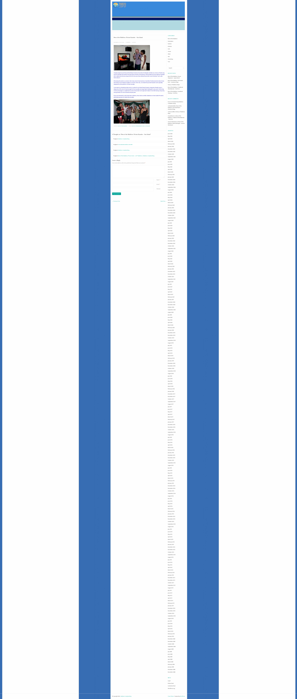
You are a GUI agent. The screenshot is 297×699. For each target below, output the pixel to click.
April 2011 (170, 598)
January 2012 (171, 575)
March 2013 (170, 539)
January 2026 (171, 146)
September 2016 (171, 432)
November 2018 (171, 366)
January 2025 (171, 177)
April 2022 (170, 261)
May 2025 (170, 167)
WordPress (182, 696)
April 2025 (170, 169)
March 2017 (170, 417)
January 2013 (171, 544)
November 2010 (171, 610)
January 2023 (171, 238)
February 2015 (171, 480)
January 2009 (171, 667)
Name (158, 180)
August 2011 (170, 588)
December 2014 (171, 485)
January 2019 (171, 360)
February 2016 (171, 450)
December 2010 (171, 608)
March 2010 (170, 631)
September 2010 (171, 616)
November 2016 (171, 427)
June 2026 (170, 133)
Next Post (163, 201)
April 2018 (170, 383)
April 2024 (170, 200)
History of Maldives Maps (174, 84)
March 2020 (170, 325)
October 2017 (171, 399)
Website (158, 188)
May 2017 (170, 411)
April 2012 (170, 567)
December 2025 (171, 149)
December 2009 (171, 639)
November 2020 (171, 304)
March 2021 (170, 294)
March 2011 (170, 600)
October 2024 (171, 184)
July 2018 (170, 376)
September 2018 (171, 371)
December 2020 (171, 302)
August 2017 (170, 404)
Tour (169, 61)
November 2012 (171, 549)
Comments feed (171, 686)
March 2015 (170, 478)
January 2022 (171, 269)
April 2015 (170, 475)
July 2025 (170, 161)
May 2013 (170, 534)
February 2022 (171, 266)
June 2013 (170, 531)
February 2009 (171, 664)
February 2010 (171, 633)
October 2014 (171, 491)
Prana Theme (171, 696)
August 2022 (170, 251)
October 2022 (171, 246)
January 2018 (171, 391)
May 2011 (170, 595)
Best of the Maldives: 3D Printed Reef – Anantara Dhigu (175, 107)
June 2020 (170, 317)
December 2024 (171, 179)
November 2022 (171, 243)
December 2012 (171, 547)
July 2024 (170, 192)
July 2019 (170, 345)
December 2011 (171, 577)
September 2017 (171, 401)
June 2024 (170, 195)
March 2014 (170, 508)
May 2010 (170, 626)
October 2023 (171, 215)
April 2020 (170, 322)
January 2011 (171, 605)
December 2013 (171, 516)
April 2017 (170, 414)
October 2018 (171, 368)
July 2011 (170, 590)
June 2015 (170, 470)
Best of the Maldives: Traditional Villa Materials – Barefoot (176, 117)
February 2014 (171, 511)
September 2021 (171, 279)
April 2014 (170, 506)
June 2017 (170, 409)
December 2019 (171, 332)
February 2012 (171, 572)
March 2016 (170, 447)
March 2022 (170, 263)
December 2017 (171, 394)
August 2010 (170, 618)
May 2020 (170, 320)
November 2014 (171, 488)
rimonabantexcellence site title (125, 144)
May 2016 (170, 442)
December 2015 (171, 455)
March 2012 (170, 570)
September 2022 (171, 248)
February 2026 (171, 144)
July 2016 (170, 437)
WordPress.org (171, 688)
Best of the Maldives (172, 38)
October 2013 (171, 521)
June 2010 (170, 623)
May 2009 (170, 656)
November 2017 (171, 396)
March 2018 (170, 386)
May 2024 (170, 197)
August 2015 (170, 465)
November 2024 (171, 182)
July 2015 (170, 468)
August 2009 (170, 649)
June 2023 (170, 225)
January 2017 (171, 422)
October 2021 (171, 276)
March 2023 (170, 233)
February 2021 (171, 297)
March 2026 (170, 141)
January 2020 (171, 330)
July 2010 (170, 621)
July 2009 (170, 651)
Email (158, 184)
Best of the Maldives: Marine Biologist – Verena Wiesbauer (176, 123)
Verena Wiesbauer (172, 121)
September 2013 (171, 524)
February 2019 (171, 358)
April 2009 (170, 659)
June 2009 (170, 654)
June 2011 (170, 593)
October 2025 (171, 154)
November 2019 (171, 335)
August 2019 (170, 343)
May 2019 (170, 350)
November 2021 (171, 274)
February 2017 (171, 419)
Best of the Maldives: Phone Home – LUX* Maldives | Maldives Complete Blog (136, 155)
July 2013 (170, 529)
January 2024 (171, 207)
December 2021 (171, 271)
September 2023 (171, 218)
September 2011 (171, 585)
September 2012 (171, 554)
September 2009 (171, 646)
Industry (170, 46)
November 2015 (171, 457)
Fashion (170, 43)
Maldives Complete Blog (123, 139)
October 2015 (171, 460)
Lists (169, 49)
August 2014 (170, 496)
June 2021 (170, 286)
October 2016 (171, 429)
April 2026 (170, 138)
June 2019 (170, 348)
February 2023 (171, 235)
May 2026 (170, 136)
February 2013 (171, 542)
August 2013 (170, 526)
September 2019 (171, 340)
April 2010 (170, 628)
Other (169, 54)
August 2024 (170, 190)
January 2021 (171, 299)
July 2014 (170, 498)
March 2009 (170, 662)
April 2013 (170, 536)
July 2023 (170, 223)
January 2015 (171, 483)
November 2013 (171, 519)
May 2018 (170, 381)
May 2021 (170, 289)
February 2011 (171, 603)
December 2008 (171, 669)
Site (169, 56)
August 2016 (170, 434)
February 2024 (171, 205)
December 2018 (171, 363)
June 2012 (170, 562)
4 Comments (127, 42)
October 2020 (171, 307)
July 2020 (170, 315)
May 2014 (170, 503)
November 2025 (171, 151)
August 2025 (170, 159)
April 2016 (170, 445)
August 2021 (170, 281)
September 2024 (171, 187)
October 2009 (171, 644)
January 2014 (171, 514)
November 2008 (171, 672)
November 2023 (171, 212)
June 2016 (170, 440)
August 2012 (170, 557)
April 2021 (170, 292)
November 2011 (171, 580)
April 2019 (170, 353)
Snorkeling (170, 59)
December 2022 (171, 241)
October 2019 (171, 337)
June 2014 (170, 501)
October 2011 (171, 582)
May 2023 (170, 228)
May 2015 (170, 473)
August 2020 (170, 312)
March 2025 (170, 172)
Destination (170, 41)
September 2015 (171, 463)
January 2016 (171, 452)
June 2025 (170, 164)
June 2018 (170, 378)
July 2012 (170, 559)
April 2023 (170, 230)
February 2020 (171, 327)
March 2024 (170, 202)
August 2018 (170, 373)
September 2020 (171, 309)
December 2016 (171, 424)
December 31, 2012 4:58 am (119, 42)
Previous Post (116, 201)
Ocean (169, 51)
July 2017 (170, 406)
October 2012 (171, 552)
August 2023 (170, 220)
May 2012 (170, 565)
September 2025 (171, 156)
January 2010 (171, 636)
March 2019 (170, 355)
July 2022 (170, 253)
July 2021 (170, 284)
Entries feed (171, 683)
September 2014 (171, 493)
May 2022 (170, 258)
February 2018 (171, 389)
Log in (169, 680)
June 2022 (170, 256)
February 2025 (171, 174)
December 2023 (171, 210)
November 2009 (171, 641)
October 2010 (171, 613)
